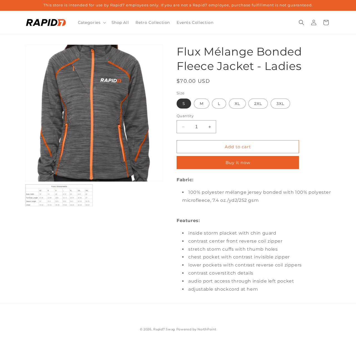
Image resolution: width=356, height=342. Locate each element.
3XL (280, 103)
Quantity (185, 116)
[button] (91, 22)
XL (237, 103)
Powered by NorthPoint (196, 329)
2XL (258, 103)
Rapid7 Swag (164, 329)
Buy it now (238, 162)
